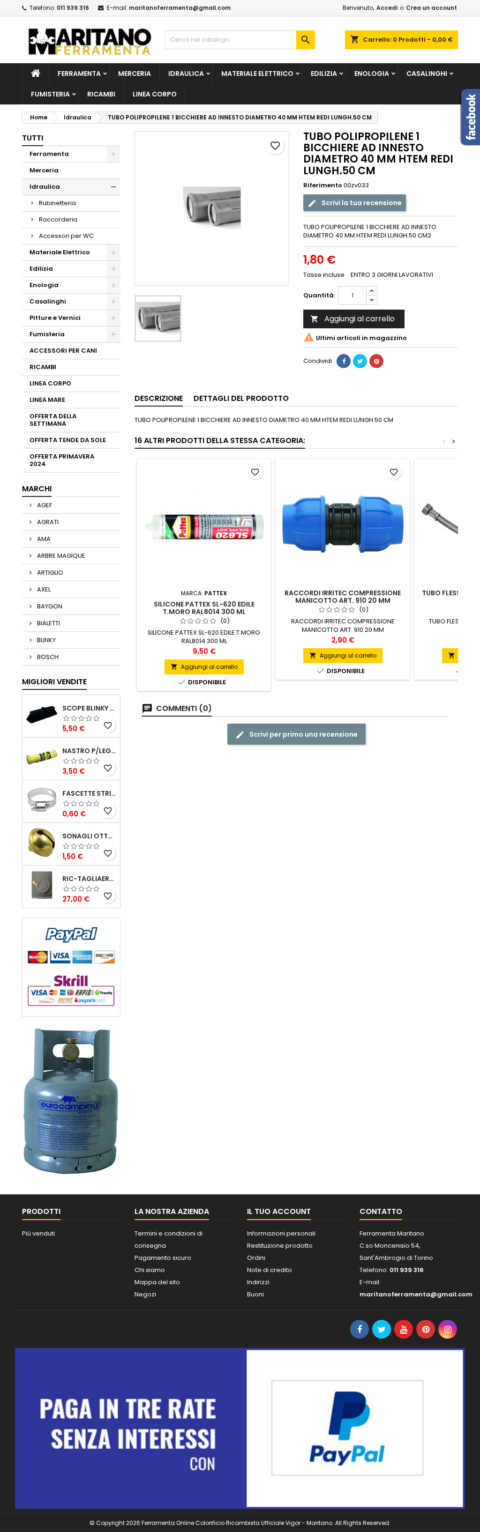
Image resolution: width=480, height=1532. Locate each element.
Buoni (255, 1294)
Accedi (387, 8)
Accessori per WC (66, 235)
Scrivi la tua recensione (361, 202)
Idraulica (186, 73)
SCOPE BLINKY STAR (89, 708)
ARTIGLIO (49, 572)
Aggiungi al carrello (352, 318)
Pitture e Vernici (55, 317)
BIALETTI (48, 623)
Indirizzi (258, 1282)
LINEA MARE (47, 399)
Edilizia (324, 73)
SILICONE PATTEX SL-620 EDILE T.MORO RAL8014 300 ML (204, 607)
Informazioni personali (281, 1233)
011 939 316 (73, 8)
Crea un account (431, 8)
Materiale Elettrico (257, 73)
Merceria (134, 73)
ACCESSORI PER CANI (63, 350)
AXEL (43, 589)
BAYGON (49, 606)
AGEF (44, 505)
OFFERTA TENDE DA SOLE (68, 440)
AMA (43, 538)
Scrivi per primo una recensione (303, 734)
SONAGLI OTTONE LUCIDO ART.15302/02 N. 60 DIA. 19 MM (89, 836)
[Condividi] (344, 361)
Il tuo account (279, 1211)
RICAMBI (101, 94)
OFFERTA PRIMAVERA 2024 (62, 460)
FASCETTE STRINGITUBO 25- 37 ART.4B (89, 793)
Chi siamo (150, 1270)
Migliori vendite (54, 681)
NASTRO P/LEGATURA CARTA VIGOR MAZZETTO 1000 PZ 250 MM (89, 751)
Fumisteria (50, 94)
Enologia (371, 73)
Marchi (37, 488)
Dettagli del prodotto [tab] (241, 398)
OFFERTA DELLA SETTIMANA (53, 420)
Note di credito (269, 1270)
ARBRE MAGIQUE (60, 555)
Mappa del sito (157, 1282)
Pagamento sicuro (163, 1257)
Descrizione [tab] (159, 398)
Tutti (32, 138)
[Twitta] (360, 361)
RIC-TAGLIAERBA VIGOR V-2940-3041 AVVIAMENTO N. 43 (89, 878)
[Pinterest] (376, 361)
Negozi (145, 1294)
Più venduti (38, 1233)
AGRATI (47, 522)
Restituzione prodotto (280, 1245)
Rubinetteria (57, 203)
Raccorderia (58, 219)
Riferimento (322, 185)
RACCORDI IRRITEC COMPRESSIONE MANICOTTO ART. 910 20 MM (343, 596)
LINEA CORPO (155, 94)
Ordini (256, 1257)
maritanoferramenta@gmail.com (180, 8)
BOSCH (47, 656)
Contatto (381, 1211)
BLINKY (46, 640)
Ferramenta (79, 73)
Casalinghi (426, 73)
